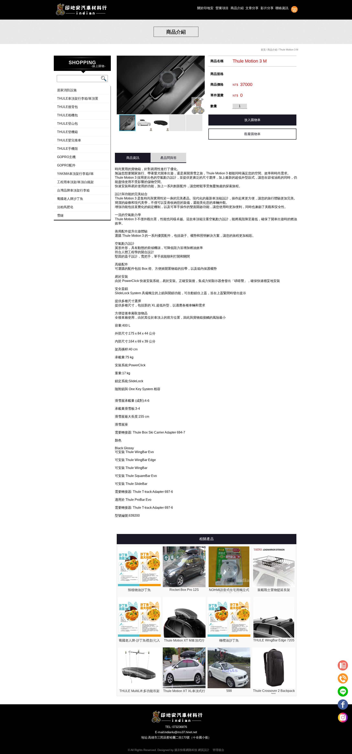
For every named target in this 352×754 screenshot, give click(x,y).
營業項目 (222, 8)
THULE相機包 (67, 115)
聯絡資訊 (281, 8)
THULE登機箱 (67, 132)
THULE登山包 (67, 123)
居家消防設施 (67, 90)
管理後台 (218, 750)
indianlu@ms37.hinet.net (180, 732)
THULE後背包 (67, 107)
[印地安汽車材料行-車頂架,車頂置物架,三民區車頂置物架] (80, 9)
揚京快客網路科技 (185, 750)
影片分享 (267, 8)
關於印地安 (205, 8)
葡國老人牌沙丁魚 (70, 198)
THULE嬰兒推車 (69, 140)
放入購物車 (252, 120)
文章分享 (251, 8)
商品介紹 (237, 8)
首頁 (263, 49)
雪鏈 (60, 215)
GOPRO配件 (66, 165)
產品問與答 (168, 158)
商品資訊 (132, 158)
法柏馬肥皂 (65, 207)
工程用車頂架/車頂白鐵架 (75, 182)
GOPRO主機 (66, 157)
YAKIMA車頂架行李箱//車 (75, 173)
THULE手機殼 (67, 148)
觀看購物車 (252, 134)
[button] (201, 85)
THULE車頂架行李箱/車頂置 (77, 98)
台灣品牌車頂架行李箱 (73, 190)
